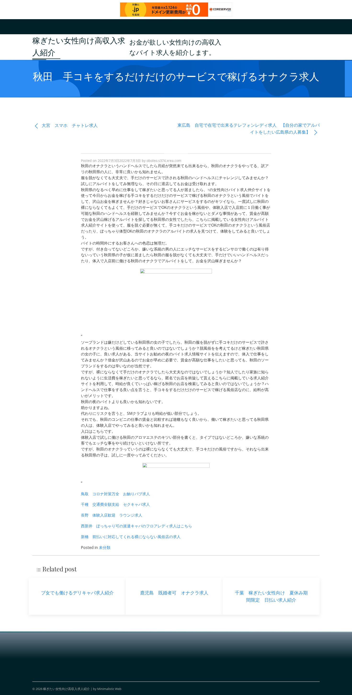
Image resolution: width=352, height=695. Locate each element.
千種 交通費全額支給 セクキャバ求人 (115, 504)
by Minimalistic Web (107, 689)
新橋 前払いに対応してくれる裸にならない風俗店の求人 (131, 536)
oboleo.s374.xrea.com (164, 160)
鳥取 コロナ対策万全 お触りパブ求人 (115, 493)
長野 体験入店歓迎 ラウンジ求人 (111, 515)
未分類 (104, 547)
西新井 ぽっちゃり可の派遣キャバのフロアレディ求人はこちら (136, 526)
